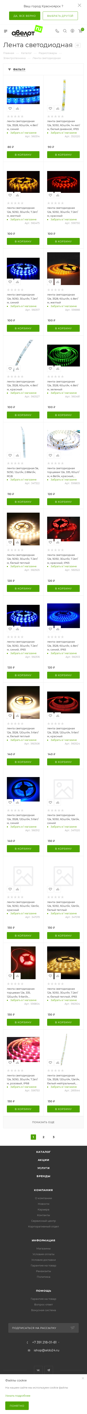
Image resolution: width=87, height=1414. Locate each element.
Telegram (48, 1370)
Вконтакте (38, 1370)
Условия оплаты (43, 1254)
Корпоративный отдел (43, 1226)
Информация (43, 1240)
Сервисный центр (43, 1220)
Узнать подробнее (17, 1395)
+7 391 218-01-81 (44, 1342)
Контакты (43, 1215)
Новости (43, 1203)
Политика (43, 1276)
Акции (43, 1160)
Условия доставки (43, 1259)
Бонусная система (43, 1310)
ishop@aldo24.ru (46, 1350)
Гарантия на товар (43, 1265)
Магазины (43, 1248)
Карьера (43, 1209)
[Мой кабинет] (72, 31)
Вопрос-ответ (43, 1304)
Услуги (43, 1168)
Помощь (43, 1290)
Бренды (43, 1176)
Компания (43, 1190)
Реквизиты (43, 1271)
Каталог (43, 1151)
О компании (43, 1198)
